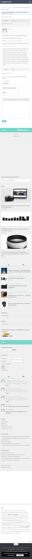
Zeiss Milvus (8, 533)
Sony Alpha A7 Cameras (6, 427)
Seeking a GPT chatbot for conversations (10, 443)
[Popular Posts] (23, 264)
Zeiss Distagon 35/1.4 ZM (22, 531)
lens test (20, 515)
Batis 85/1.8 (7, 510)
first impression (11, 512)
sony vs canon (22, 529)
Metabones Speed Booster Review (21, 517)
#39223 (28, 23)
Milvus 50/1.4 (17, 518)
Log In (3, 366)
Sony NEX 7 (26, 527)
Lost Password (4, 370)
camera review (11, 510)
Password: (3, 361)
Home (2, 7)
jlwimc (7, 385)
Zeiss (9, 268)
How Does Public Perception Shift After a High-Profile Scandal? (15, 445)
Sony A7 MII (25, 523)
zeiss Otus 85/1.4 (17, 533)
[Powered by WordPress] (10, 551)
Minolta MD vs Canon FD (7, 453)
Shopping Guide (11, 284)
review (3, 523)
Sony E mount (18, 525)
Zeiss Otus (12, 533)
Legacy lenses (10, 7)
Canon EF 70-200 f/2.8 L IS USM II (20, 510)
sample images (9, 523)
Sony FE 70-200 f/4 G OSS (14, 527)
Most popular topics (5, 465)
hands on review (23, 512)
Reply (3, 25)
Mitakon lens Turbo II (22, 518)
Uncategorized (19, 284)
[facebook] (20, 130)
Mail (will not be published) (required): (9, 87)
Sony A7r (7, 525)
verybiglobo (8, 531)
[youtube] (18, 130)
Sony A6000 (13, 525)
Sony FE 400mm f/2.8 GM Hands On (16, 278)
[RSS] (28, 130)
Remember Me (6, 364)
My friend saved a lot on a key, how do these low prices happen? (16, 458)
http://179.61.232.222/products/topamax (14, 40)
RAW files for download (23, 520)
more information (11, 555)
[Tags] (23, 376)
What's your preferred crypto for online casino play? (13, 454)
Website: (4, 92)
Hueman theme (23, 551)
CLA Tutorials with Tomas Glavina (15, 292)
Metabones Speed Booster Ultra (7, 518)
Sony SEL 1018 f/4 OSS (7, 529)
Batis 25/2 (3, 510)
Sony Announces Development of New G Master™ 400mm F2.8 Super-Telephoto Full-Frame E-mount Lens (15, 253)
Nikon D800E (7, 520)
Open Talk (3, 423)
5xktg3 (7, 401)
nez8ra (7, 393)
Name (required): (6, 83)
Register (3, 368)
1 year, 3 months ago (9, 13)
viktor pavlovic (12, 531)
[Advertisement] (16, 157)
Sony (22, 276)
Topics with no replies (6, 467)
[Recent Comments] (8, 376)
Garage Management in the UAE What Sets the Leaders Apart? (15, 436)
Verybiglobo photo (6, 2)
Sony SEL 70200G (17, 529)
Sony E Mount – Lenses (6, 428)
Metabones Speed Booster (8, 517)
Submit (4, 121)
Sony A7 (19, 523)
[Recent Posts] (8, 264)
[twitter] (23, 130)
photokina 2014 (15, 520)
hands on (17, 513)
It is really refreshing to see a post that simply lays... (18, 406)
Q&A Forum (4, 425)
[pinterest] (25, 130)
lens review (13, 514)
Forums (5, 7)
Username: (3, 358)
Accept (20, 555)
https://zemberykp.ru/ (6, 441)
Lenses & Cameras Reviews (14, 276)
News (2, 204)
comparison (4, 513)
